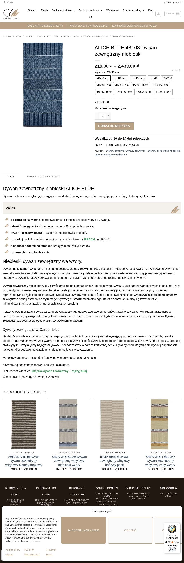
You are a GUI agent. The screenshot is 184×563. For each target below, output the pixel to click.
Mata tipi (15, 505)
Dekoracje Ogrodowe (66, 36)
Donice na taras (107, 505)
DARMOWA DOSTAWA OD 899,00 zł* (134, 25)
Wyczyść (176, 71)
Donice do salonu (107, 502)
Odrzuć (130, 530)
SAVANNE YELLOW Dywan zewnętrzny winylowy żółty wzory (160, 461)
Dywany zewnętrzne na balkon (164, 151)
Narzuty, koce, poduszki (46, 504)
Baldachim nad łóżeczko (15, 501)
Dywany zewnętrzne (96, 36)
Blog (150, 10)
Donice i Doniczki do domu (107, 495)
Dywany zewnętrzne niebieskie (111, 154)
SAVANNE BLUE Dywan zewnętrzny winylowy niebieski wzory (69, 461)
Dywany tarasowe (123, 36)
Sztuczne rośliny (132, 10)
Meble (44, 10)
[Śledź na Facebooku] (4, 2)
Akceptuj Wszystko (83, 530)
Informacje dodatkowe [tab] (43, 176)
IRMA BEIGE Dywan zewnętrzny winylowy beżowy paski (115, 461)
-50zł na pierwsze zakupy (45, 25)
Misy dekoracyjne (46, 500)
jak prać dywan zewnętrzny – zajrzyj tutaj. (60, 371)
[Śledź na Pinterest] (11, 2)
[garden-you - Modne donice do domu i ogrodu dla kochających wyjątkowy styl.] (11, 14)
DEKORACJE (42, 36)
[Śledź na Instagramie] (8, 2)
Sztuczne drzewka (138, 494)
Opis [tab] (11, 176)
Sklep (30, 10)
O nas (167, 2)
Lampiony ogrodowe (76, 500)
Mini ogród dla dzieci (169, 495)
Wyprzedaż (112, 10)
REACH (89, 239)
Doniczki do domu (89, 10)
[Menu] (178, 525)
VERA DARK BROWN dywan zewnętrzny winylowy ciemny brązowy (23, 461)
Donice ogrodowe (62, 10)
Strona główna (12, 36)
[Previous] (3, 438)
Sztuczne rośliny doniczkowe (138, 498)
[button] (90, 17)
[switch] (172, 549)
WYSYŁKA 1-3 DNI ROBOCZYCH (89, 25)
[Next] (181, 438)
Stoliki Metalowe (76, 503)
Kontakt (177, 2)
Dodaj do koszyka (114, 125)
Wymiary (100, 72)
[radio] (102, 78)
